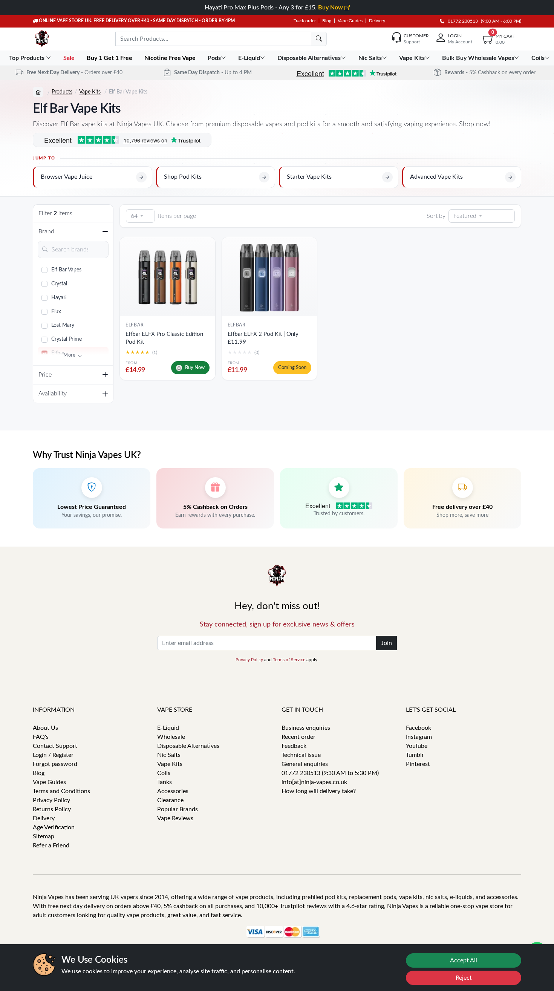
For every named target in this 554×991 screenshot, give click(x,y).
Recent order (298, 737)
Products (62, 92)
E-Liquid (168, 728)
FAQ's (41, 737)
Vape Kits (90, 92)
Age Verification (54, 827)
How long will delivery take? (319, 791)
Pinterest (418, 764)
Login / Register (53, 755)
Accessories (172, 791)
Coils (163, 773)
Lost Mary (62, 325)
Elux (56, 311)
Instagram (419, 737)
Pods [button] (214, 58)
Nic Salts (169, 755)
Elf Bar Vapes (66, 270)
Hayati (59, 297)
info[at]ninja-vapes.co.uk (314, 782)
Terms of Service (289, 659)
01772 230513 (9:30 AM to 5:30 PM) (330, 773)
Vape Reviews (175, 818)
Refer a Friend (51, 845)
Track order (305, 20)
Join (386, 643)
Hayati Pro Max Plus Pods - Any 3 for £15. (274, 8)
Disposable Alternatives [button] (309, 58)
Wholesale (171, 737)
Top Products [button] (27, 58)
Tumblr (415, 755)
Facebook (418, 728)
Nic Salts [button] (370, 58)
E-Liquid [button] (249, 58)
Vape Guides (350, 20)
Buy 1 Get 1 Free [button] (110, 58)
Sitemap (43, 836)
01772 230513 (461, 21)
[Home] (38, 92)
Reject (464, 978)
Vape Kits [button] (412, 58)
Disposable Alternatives (188, 746)
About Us (45, 728)
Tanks (164, 782)
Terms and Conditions (61, 791)
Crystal (59, 283)
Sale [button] (69, 58)
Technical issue (301, 755)
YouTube (416, 746)
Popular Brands (177, 809)
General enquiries (305, 764)
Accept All (463, 960)
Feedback (294, 746)
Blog (326, 20)
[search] (319, 39)
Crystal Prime (66, 339)
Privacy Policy (249, 659)
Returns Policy (52, 809)
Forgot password (55, 764)
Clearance (170, 800)
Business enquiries (306, 728)
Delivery (377, 20)
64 (134, 216)
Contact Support (55, 746)
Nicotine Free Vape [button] (170, 58)
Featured (464, 216)
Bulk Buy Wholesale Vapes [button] (478, 58)
